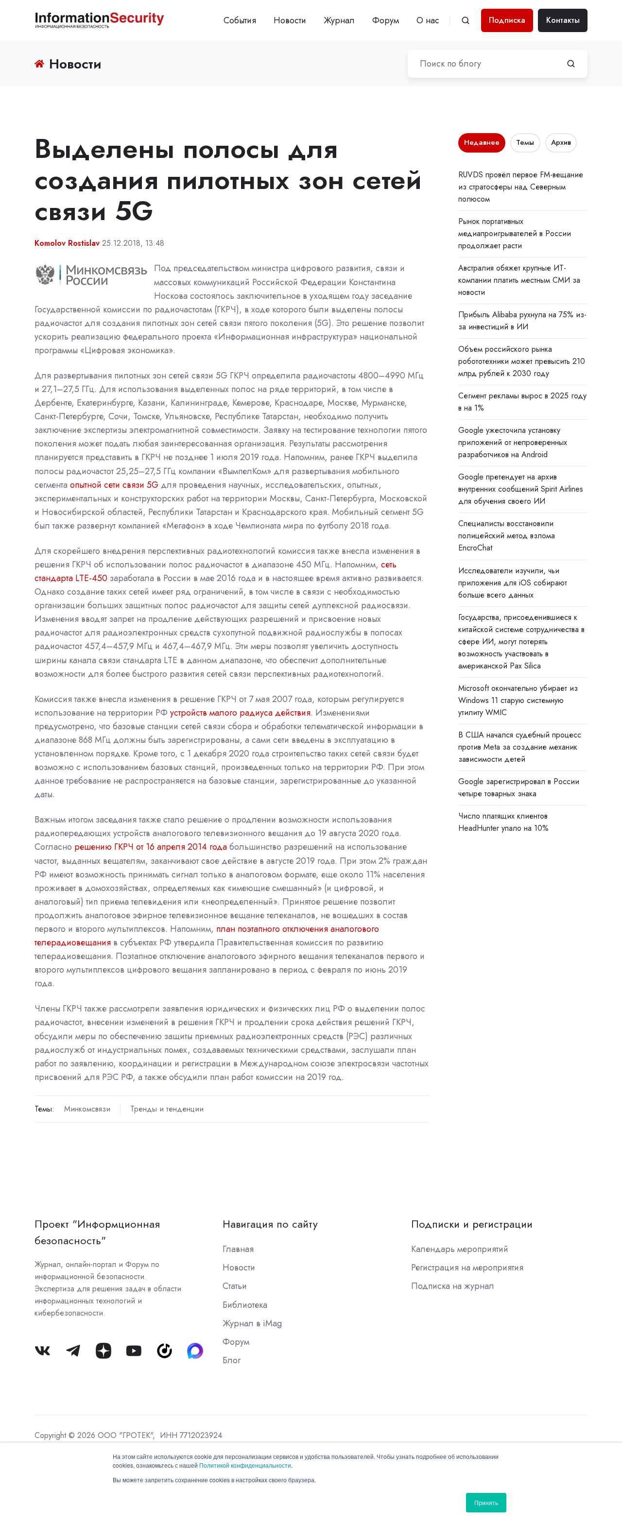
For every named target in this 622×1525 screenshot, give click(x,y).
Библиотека (245, 1305)
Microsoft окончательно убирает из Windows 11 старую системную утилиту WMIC (518, 700)
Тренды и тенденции (167, 1108)
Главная (238, 1249)
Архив (561, 142)
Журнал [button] (339, 20)
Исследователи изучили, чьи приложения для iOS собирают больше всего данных (512, 582)
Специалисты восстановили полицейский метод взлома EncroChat (506, 535)
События (240, 20)
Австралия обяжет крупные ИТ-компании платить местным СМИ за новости (519, 280)
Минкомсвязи (87, 1108)
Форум (385, 20)
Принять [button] (486, 1502)
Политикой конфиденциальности (245, 1465)
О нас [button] (427, 20)
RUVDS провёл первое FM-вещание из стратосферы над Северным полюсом (520, 187)
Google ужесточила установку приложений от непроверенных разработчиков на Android (512, 442)
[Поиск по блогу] (571, 64)
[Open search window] (465, 20)
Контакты (563, 20)
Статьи (235, 1286)
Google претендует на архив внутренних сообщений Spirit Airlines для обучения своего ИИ (520, 489)
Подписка (507, 20)
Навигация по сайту (270, 1224)
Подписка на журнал (452, 1286)
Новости (290, 20)
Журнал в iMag (252, 1323)
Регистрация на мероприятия (467, 1267)
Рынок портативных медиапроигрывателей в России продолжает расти (514, 233)
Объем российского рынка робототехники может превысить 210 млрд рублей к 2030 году (521, 361)
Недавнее (482, 142)
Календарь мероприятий (459, 1249)
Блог (232, 1360)
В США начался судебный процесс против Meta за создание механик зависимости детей (519, 747)
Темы (525, 142)
